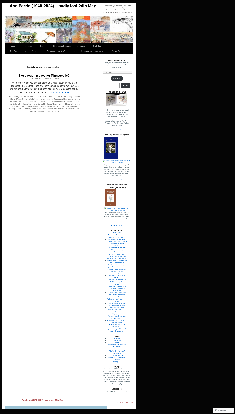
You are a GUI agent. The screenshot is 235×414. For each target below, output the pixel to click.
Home (12, 46)
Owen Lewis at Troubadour (31, 106)
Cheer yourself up (41, 96)
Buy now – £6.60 (116, 225)
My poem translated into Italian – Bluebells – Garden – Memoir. (117, 271)
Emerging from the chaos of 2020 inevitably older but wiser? (117, 282)
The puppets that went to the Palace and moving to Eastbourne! (117, 250)
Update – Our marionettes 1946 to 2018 (88, 51)
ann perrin (55, 78)
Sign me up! (117, 78)
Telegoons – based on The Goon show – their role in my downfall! (117, 288)
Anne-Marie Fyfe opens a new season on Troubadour (42, 99)
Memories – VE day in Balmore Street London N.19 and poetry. (117, 309)
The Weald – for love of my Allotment (24, 51)
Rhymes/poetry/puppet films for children (69, 46)
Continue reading (59, 92)
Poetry (42, 46)
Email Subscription (117, 60)
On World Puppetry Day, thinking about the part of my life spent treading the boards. (117, 256)
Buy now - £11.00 (116, 180)
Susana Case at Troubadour (65, 109)
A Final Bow (117, 233)
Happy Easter (117, 314)
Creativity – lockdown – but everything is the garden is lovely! (117, 295)
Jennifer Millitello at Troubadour (40, 104)
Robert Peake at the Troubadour (43, 109)
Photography (67, 106)
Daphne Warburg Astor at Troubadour (60, 101)
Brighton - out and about (25, 96)
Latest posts (27, 46)
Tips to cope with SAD (56, 51)
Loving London (58, 104)
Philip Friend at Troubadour (51, 106)
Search (125, 85)
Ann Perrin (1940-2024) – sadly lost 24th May (53, 5)
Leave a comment (52, 111)
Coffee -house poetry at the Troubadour (30, 101)
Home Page (117, 338)
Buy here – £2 (116, 130)
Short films (97, 46)
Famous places (54, 96)
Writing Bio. (116, 51)
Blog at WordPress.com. (125, 402)
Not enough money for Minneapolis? (44, 75)
